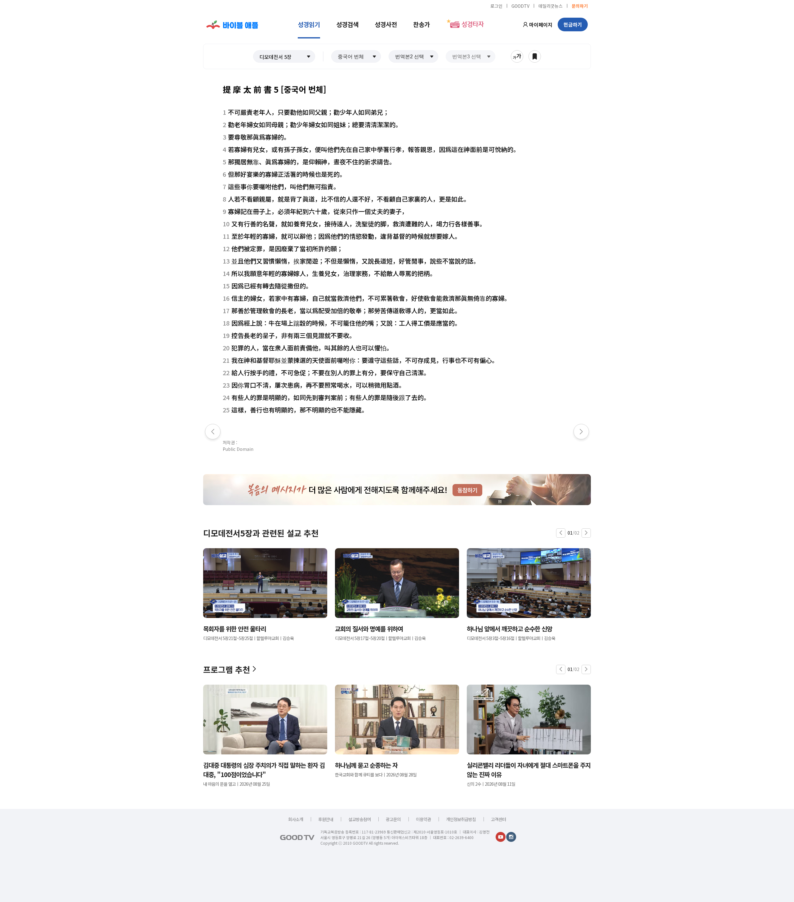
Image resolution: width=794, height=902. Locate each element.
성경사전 (386, 24)
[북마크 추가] (535, 56)
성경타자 (473, 24)
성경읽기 (309, 24)
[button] (284, 56)
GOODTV (520, 5)
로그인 (496, 5)
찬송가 (421, 24)
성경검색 (347, 24)
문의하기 (580, 5)
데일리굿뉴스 (550, 5)
